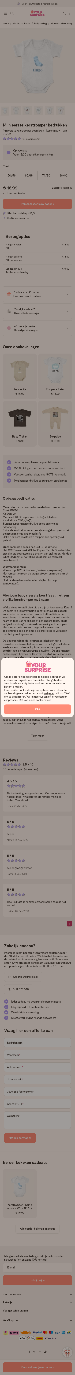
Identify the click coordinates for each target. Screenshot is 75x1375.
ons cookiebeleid (41, 700)
